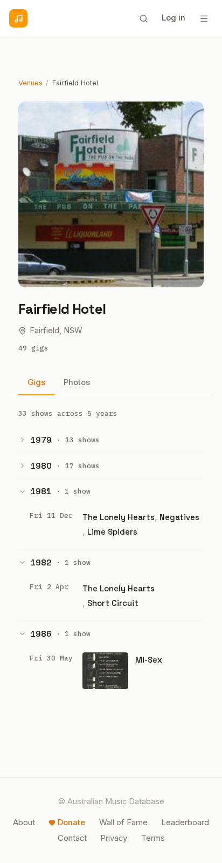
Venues (30, 83)
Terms (153, 838)
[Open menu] (204, 18)
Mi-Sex (148, 660)
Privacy (113, 838)
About (24, 822)
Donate (71, 822)
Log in (173, 18)
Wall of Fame (123, 822)
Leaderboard (185, 822)
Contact (72, 838)
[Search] (143, 18)
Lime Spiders (112, 532)
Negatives (179, 517)
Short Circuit (112, 603)
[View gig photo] (105, 670)
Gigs (36, 382)
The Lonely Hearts (118, 517)
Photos (77, 382)
